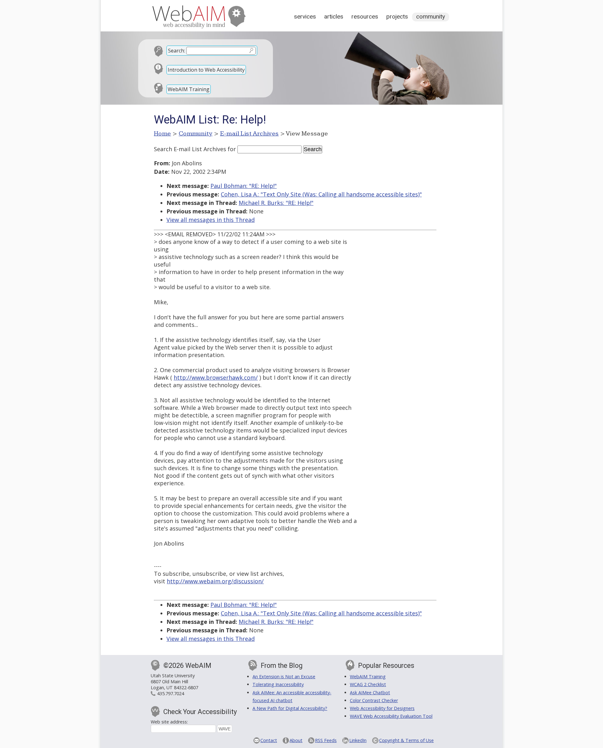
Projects (397, 16)
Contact (268, 740)
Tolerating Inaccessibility (278, 684)
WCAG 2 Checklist (368, 684)
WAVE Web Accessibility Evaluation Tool (391, 716)
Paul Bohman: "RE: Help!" (243, 186)
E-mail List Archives (249, 133)
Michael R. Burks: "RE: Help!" (276, 202)
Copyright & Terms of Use (406, 740)
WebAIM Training (188, 89)
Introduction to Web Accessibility (206, 69)
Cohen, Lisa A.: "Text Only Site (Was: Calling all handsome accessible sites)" (321, 194)
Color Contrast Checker (374, 700)
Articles (333, 16)
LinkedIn (358, 740)
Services (305, 16)
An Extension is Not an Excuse (284, 676)
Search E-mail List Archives (190, 149)
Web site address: (169, 722)
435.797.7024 (170, 693)
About (296, 740)
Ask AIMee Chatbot (370, 693)
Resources (364, 16)
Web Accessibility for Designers (382, 708)
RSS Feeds (326, 740)
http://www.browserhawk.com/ (216, 377)
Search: (176, 50)
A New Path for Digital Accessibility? (290, 708)
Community (430, 16)
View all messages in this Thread (210, 219)
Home (162, 133)
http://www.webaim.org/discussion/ (215, 581)
